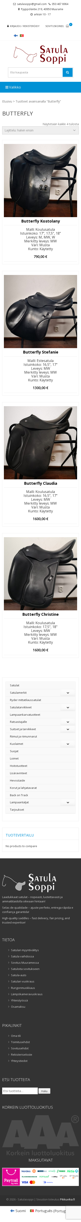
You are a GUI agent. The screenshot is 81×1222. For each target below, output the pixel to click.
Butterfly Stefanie (40, 352)
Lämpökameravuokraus (27, 994)
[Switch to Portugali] (22, 35)
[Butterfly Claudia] (40, 442)
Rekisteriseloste (21, 1054)
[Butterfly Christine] (40, 573)
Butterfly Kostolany (40, 221)
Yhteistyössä (19, 1000)
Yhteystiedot (19, 1061)
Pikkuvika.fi (67, 1199)
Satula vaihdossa (22, 956)
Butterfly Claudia (40, 483)
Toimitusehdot (20, 1042)
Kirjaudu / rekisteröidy (25, 26)
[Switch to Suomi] (16, 35)
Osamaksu (18, 1007)
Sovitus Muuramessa (25, 963)
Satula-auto (18, 975)
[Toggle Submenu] (67, 692)
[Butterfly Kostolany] (40, 180)
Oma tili (16, 1036)
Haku (44, 1091)
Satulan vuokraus (22, 981)
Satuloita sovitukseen (25, 969)
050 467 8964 (60, 4)
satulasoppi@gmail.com (32, 4)
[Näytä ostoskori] (67, 26)
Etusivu (7, 101)
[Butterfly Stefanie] (40, 311)
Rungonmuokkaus (23, 988)
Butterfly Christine (40, 614)
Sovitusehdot (20, 1048)
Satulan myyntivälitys (25, 950)
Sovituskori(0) (54, 26)
